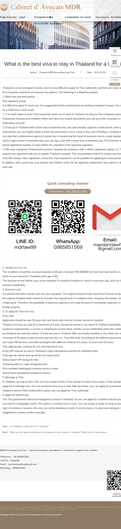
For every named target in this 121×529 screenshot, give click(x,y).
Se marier (85, 17)
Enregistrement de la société (41, 18)
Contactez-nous (67, 509)
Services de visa (107, 507)
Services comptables (85, 507)
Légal (22, 17)
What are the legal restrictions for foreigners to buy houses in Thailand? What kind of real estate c (58, 432)
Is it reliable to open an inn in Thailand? (29, 426)
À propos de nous (9, 507)
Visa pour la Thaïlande (102, 18)
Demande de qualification (43, 509)
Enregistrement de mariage (13, 509)
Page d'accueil (8, 17)
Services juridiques (30, 507)
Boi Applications (56, 18)
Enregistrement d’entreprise (57, 507)
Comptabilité (72, 17)
